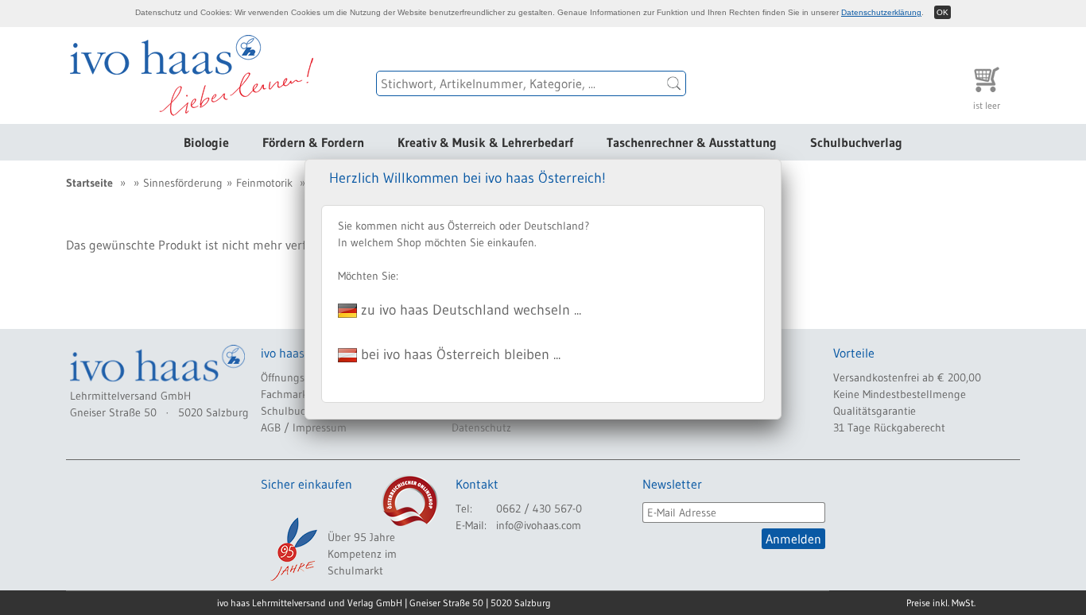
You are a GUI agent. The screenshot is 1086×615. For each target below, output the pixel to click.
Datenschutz (481, 427)
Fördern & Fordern (313, 142)
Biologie (206, 142)
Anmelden (793, 539)
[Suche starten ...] (674, 83)
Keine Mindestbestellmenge (899, 394)
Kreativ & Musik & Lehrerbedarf (485, 142)
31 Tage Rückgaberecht (889, 427)
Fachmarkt (286, 394)
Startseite (89, 183)
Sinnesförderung (183, 183)
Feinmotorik (264, 183)
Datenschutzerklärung (881, 12)
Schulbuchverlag (856, 142)
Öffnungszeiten (297, 377)
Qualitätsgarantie (874, 411)
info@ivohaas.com (538, 525)
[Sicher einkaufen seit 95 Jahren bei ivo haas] (292, 549)
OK (942, 12)
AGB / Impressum (304, 427)
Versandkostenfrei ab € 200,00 (907, 377)
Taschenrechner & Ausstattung (692, 142)
